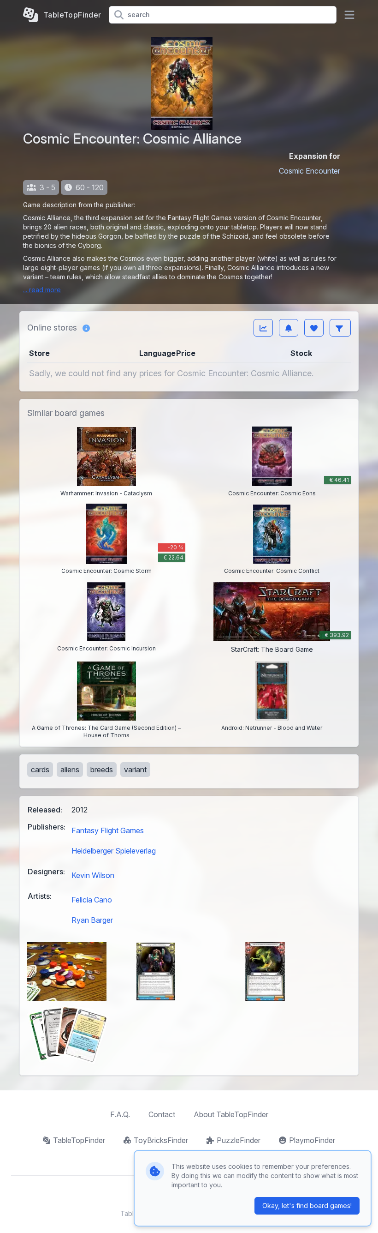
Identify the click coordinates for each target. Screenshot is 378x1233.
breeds (101, 769)
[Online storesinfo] (86, 327)
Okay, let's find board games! (307, 1205)
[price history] (263, 328)
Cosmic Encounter (309, 170)
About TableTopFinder (231, 1114)
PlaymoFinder (312, 1140)
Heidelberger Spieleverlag (113, 850)
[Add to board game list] (314, 328)
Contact (161, 1114)
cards (40, 769)
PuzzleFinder (238, 1140)
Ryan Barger (92, 920)
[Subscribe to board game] (288, 328)
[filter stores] (340, 328)
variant (135, 769)
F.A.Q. (120, 1114)
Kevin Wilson (92, 875)
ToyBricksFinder (161, 1140)
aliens (69, 769)
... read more (42, 290)
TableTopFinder (79, 1140)
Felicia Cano (91, 899)
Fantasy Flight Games (107, 830)
